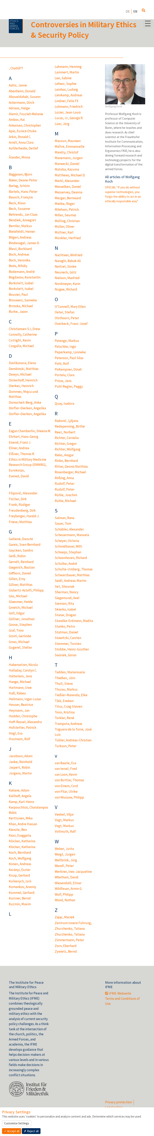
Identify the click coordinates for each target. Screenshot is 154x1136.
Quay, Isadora (64, 403)
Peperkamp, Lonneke (70, 352)
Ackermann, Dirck (21, 102)
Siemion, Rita (64, 603)
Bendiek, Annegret (22, 220)
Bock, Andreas (19, 254)
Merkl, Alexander (67, 181)
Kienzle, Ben (18, 829)
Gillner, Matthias (20, 584)
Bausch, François (21, 197)
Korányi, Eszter (19, 870)
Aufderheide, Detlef (23, 148)
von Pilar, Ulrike (66, 791)
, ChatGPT (16, 68)
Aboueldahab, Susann (25, 96)
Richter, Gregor (66, 443)
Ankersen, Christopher (25, 125)
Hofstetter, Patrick (22, 727)
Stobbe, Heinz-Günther (72, 649)
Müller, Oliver (64, 226)
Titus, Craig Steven (68, 706)
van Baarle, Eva (65, 763)
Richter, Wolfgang (67, 449)
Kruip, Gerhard (19, 875)
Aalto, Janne (18, 85)
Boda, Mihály (18, 266)
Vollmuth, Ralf (65, 831)
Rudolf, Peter (64, 483)
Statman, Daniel (66, 632)
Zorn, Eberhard (66, 946)
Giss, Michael (18, 596)
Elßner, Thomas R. (22, 454)
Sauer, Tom (63, 523)
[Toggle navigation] (148, 23)
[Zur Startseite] (16, 26)
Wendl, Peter (64, 866)
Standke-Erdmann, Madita (74, 621)
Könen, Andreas (20, 864)
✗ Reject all (31, 1131)
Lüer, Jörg (62, 124)
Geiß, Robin (17, 556)
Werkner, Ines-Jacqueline (73, 871)
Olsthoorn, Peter (67, 318)
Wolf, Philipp (64, 894)
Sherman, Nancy (66, 592)
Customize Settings (16, 1123)
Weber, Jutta (64, 848)
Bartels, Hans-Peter (23, 191)
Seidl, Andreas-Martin (70, 580)
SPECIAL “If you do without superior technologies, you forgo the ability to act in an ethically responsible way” (123, 194)
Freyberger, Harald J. (24, 516)
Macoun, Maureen (68, 141)
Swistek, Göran (65, 655)
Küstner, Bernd (20, 898)
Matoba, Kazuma (67, 169)
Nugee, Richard (66, 289)
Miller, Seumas (65, 215)
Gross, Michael (19, 642)
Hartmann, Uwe (20, 687)
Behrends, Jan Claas (23, 214)
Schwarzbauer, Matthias (72, 575)
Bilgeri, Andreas (20, 237)
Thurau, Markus (66, 689)
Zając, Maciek (64, 917)
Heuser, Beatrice (21, 704)
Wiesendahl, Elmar (68, 883)
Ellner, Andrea (19, 448)
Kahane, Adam (19, 790)
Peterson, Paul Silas (69, 358)
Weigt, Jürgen (65, 854)
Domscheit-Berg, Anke (25, 402)
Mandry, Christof (66, 152)
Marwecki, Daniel (67, 164)
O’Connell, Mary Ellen (70, 306)
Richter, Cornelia (67, 438)
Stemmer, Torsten (68, 643)
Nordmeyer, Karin (67, 283)
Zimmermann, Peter (69, 940)
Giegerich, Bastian (22, 567)
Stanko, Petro (65, 626)
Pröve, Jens (63, 381)
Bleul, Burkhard (20, 249)
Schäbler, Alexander (69, 529)
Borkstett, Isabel (21, 283)
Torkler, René (64, 718)
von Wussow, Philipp (69, 797)
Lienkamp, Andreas (68, 95)
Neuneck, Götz (65, 272)
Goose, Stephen (20, 624)
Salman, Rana (64, 518)
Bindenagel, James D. (24, 243)
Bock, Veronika (19, 260)
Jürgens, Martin (20, 773)
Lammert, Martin (67, 72)
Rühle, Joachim (66, 495)
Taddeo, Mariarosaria (70, 672)
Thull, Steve (64, 683)
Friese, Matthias (20, 522)
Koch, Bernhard (20, 852)
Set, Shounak (64, 586)
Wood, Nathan (65, 900)
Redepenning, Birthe (70, 426)
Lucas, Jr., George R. (69, 118)
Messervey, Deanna (68, 192)
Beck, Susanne (19, 208)
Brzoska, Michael (21, 306)
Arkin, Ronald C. (20, 137)
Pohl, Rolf (62, 363)
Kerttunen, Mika (20, 818)
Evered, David (19, 476)
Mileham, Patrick (67, 209)
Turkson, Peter (65, 746)
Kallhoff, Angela (20, 796)
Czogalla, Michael (21, 346)
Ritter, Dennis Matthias (71, 466)
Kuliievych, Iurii (20, 881)
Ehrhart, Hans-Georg (23, 436)
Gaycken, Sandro (21, 550)
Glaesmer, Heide (21, 601)
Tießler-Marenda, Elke (71, 695)
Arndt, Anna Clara (21, 142)
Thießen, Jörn (65, 678)
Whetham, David (66, 877)
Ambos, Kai (17, 119)
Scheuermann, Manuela (72, 535)
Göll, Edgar (17, 613)
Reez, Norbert (65, 432)
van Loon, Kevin (66, 774)
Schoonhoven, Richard (71, 558)
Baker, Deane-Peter (23, 180)
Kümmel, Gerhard (21, 892)
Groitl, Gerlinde (20, 636)
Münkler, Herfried (68, 238)
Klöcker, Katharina (22, 841)
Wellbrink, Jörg (66, 860)
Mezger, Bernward (68, 198)
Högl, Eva (15, 733)
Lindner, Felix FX (66, 101)
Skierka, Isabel (65, 609)
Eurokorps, (17, 470)
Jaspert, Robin (19, 767)
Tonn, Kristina (65, 712)
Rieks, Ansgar (64, 455)
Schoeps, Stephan (68, 552)
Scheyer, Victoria (67, 541)
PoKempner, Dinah (68, 369)
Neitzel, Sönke (65, 266)
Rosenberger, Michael (70, 472)
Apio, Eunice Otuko (22, 131)
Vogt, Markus (64, 820)
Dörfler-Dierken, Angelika (27, 408)
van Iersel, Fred (66, 768)
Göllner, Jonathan (21, 619)
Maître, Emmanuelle (69, 146)
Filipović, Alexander (23, 493)
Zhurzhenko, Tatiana (70, 928)
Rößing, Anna (64, 478)
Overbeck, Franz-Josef (71, 323)
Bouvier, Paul (18, 294)
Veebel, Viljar (64, 814)
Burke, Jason (18, 311)
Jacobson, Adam (20, 756)
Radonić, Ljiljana (66, 421)
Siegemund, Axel (67, 598)
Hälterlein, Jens (20, 676)
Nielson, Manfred (67, 278)
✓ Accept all (11, 1131)
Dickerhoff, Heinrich (23, 380)
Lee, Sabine (63, 78)
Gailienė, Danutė (21, 539)
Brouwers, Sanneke (23, 300)
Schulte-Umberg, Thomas (74, 569)
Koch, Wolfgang (20, 858)
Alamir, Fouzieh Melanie (26, 114)
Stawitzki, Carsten (68, 638)
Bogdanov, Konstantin (25, 277)
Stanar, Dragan (65, 615)
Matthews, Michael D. (70, 175)
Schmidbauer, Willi (68, 546)
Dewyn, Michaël (20, 374)
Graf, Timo (16, 630)
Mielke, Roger (65, 203)
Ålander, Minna (19, 157)
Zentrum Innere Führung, (73, 923)
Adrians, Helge (19, 108)
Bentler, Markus (20, 226)
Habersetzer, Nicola (23, 664)
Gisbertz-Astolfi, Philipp (26, 590)
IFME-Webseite (120, 993)
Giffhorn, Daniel (20, 573)
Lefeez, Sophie (65, 83)
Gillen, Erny (17, 579)
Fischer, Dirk (18, 499)
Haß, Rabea (17, 693)
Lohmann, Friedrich (69, 106)
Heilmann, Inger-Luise (25, 699)
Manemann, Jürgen (69, 158)
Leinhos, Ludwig (66, 89)
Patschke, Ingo (65, 346)
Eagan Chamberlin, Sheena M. (30, 431)
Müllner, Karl (64, 232)
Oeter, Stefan (64, 312)
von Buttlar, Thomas (69, 780)
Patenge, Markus (67, 340)
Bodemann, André (22, 271)
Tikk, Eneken (64, 701)
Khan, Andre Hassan (23, 824)
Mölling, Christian (67, 221)
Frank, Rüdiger (19, 504)
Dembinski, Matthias (23, 369)
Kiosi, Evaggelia (20, 835)
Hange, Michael (20, 682)
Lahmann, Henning (68, 66)
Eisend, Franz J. (20, 442)
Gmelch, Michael (21, 607)
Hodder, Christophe (23, 716)
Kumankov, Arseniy (22, 887)
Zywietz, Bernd (66, 951)
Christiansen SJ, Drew (24, 329)
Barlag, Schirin (19, 186)
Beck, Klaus (17, 203)
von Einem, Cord (66, 786)
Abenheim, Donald (22, 91)
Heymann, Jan (19, 710)
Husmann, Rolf (19, 739)
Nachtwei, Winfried (68, 255)
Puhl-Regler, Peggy (69, 386)
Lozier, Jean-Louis (68, 112)
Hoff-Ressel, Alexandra (25, 722)
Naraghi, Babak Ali (68, 261)
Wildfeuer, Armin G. (68, 888)
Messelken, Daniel (68, 186)
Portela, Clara (64, 375)
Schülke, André (66, 563)
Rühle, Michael (65, 501)
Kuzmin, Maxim (20, 904)
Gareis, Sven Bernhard (25, 544)
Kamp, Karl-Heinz (21, 802)
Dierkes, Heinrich (21, 386)
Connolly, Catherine (23, 334)
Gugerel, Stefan (20, 647)
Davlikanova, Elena (22, 363)
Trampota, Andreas (68, 723)
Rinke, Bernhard (66, 460)
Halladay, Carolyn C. (23, 670)
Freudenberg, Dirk (22, 510)
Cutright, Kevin (20, 340)
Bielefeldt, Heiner (22, 231)
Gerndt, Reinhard (21, 562)
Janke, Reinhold (20, 762)
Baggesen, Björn (20, 174)
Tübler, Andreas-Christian (73, 740)
